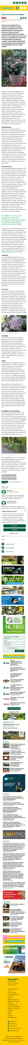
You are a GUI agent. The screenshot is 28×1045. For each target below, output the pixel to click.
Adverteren (11, 1015)
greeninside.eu (11, 1042)
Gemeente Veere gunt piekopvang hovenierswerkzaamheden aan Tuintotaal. (13, 803)
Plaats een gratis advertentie (10, 728)
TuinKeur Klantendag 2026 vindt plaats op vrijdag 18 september (17, 758)
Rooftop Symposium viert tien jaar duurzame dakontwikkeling (16, 764)
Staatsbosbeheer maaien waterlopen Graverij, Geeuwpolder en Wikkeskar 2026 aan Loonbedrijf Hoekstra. (13, 798)
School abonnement (13, 1005)
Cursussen (10, 996)
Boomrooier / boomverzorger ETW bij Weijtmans (17, 703)
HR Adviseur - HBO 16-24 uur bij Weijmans (17, 698)
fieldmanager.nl (9, 1036)
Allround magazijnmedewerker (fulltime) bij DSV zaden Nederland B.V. (16, 662)
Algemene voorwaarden (14, 1008)
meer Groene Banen (14, 708)
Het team (10, 1003)
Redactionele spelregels (14, 1006)
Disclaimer (10, 1010)
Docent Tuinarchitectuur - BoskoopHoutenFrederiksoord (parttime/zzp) (17, 669)
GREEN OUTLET (8, 722)
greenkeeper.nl (18, 1036)
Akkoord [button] (14, 526)
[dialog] (14, 522)
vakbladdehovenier (14, 1030)
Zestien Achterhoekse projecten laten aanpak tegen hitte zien (16, 924)
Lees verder (14, 522)
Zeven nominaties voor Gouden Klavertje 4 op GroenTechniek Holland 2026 (17, 930)
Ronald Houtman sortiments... (9, 475)
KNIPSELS (6, 841)
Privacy (9, 1012)
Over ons (10, 990)
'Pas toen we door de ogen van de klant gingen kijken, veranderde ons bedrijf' (17, 918)
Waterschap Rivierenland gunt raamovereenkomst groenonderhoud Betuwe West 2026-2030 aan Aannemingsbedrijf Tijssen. (12, 809)
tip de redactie (9, 551)
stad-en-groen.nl (9, 1038)
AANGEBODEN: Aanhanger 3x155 (11, 724)
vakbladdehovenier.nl (7, 1040)
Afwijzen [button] (14, 529)
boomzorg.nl (18, 1038)
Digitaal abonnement (13, 999)
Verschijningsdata (12, 1017)
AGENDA (6, 742)
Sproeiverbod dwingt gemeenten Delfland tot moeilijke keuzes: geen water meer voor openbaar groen (17, 911)
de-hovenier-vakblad (15, 1028)
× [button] (24, 510)
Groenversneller (12, 992)
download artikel (10, 544)
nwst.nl (18, 1042)
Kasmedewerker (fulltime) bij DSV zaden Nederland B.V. (17, 693)
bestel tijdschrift (10, 547)
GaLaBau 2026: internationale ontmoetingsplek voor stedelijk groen (17, 745)
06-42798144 (13, 1026)
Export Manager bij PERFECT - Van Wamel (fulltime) (17, 680)
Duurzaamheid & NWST (14, 994)
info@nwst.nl (13, 1021)
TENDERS (6, 794)
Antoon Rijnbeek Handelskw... (9, 478)
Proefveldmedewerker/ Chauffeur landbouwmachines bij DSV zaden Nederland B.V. (17, 687)
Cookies (10, 1014)
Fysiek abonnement (13, 989)
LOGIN (4, 482)
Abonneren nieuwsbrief (14, 1001)
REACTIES (4, 487)
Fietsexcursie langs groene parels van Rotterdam (17, 769)
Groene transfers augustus (17, 904)
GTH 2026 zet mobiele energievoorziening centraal (17, 751)
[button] (14, 533)
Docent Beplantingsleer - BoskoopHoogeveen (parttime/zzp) (16, 675)
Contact (10, 998)
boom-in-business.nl (19, 1040)
